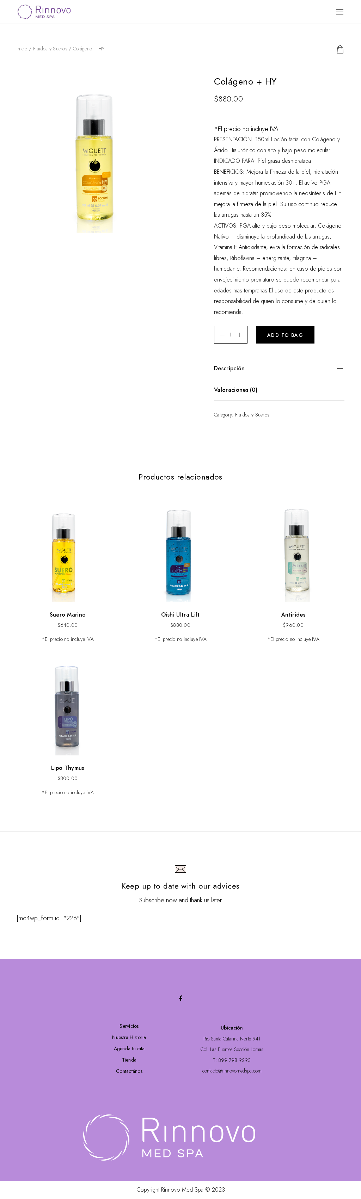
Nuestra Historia (129, 1037)
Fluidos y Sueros (50, 48)
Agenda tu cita (129, 1048)
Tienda (129, 1059)
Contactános (129, 1071)
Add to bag (285, 335)
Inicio (22, 48)
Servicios (129, 1026)
